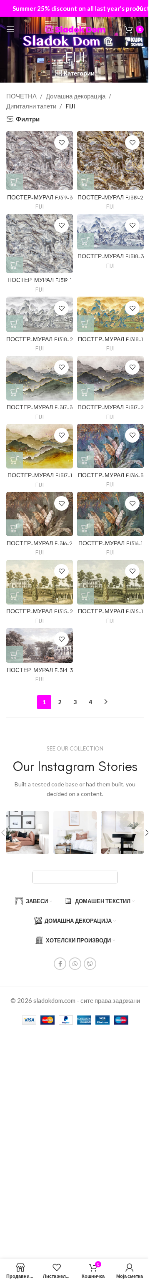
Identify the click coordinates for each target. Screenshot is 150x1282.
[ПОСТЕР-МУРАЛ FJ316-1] (110, 514)
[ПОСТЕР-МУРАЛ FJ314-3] (39, 645)
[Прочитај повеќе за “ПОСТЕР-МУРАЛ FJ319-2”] (85, 182)
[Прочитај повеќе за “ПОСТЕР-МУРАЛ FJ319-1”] (14, 265)
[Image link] (75, 876)
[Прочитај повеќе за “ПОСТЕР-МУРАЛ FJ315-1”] (85, 596)
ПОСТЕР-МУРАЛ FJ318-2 (39, 339)
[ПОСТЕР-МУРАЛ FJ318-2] (39, 314)
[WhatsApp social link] (75, 963)
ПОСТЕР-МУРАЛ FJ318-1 (110, 339)
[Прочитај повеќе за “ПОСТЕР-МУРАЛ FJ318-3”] (85, 241)
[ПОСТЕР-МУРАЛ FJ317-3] (39, 378)
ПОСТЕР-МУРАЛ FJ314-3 (40, 670)
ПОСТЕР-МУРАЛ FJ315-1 (110, 611)
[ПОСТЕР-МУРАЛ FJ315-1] (110, 582)
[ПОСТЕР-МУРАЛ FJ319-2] (110, 160)
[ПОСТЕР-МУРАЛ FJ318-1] (110, 314)
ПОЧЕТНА (21, 96)
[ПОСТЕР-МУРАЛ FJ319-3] (39, 160)
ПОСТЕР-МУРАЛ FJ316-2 (39, 543)
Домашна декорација (75, 96)
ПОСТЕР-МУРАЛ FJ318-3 (111, 256)
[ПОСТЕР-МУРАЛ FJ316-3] (110, 446)
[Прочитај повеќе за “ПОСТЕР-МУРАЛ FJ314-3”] (14, 654)
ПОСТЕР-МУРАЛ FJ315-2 (39, 611)
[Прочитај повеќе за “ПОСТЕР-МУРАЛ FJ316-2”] (14, 527)
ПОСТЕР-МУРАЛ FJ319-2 (110, 197)
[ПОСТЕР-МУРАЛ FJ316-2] (39, 514)
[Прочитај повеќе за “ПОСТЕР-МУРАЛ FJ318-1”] (85, 323)
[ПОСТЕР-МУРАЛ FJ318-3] (110, 231)
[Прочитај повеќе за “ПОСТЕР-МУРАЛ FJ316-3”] (85, 459)
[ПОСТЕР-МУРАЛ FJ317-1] (39, 446)
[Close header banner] (139, 8)
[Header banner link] (75, 8)
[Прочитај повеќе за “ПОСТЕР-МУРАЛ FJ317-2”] (85, 392)
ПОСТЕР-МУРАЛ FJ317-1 (40, 475)
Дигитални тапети (31, 106)
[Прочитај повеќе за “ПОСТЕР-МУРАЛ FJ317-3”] (14, 392)
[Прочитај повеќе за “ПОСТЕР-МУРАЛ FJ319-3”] (14, 182)
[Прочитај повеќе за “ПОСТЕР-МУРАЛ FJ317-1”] (14, 460)
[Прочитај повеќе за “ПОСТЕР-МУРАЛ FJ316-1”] (85, 527)
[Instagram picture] (27, 832)
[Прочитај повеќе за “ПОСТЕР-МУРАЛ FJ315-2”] (14, 596)
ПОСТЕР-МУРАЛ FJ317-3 (39, 407)
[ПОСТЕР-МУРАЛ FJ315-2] (39, 582)
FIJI (39, 206)
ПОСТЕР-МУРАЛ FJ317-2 (111, 407)
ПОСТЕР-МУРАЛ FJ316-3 (110, 475)
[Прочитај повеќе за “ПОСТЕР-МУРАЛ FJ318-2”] (14, 323)
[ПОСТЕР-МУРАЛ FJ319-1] (39, 243)
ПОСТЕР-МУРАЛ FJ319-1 (40, 280)
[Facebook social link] (60, 963)
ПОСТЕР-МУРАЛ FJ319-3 (39, 197)
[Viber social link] (90, 963)
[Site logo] (75, 28)
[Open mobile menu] (10, 29)
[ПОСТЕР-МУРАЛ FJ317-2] (110, 378)
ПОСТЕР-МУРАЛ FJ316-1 (110, 543)
